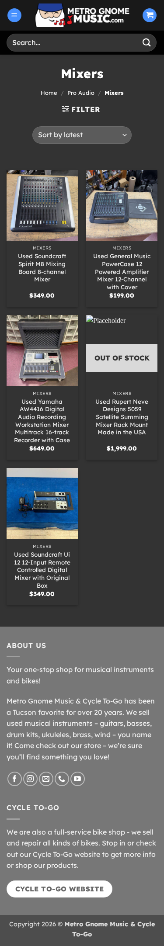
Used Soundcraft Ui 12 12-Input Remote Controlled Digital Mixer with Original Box (42, 570)
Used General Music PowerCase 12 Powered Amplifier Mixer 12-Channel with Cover (121, 271)
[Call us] (62, 779)
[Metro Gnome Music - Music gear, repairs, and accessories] (82, 15)
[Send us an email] (46, 779)
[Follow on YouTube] (77, 779)
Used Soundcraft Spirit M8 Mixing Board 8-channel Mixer (42, 267)
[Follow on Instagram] (30, 779)
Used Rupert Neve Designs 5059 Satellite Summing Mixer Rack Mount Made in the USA (121, 417)
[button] (14, 15)
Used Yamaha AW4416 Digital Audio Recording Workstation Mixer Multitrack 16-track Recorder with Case (42, 421)
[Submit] (147, 42)
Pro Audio (80, 92)
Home (49, 92)
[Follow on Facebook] (14, 779)
